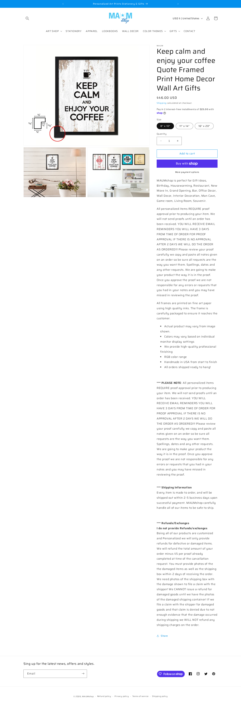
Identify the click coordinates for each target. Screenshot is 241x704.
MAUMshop (88, 696)
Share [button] (164, 636)
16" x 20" (204, 126)
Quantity (162, 134)
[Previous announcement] (63, 4)
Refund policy (104, 696)
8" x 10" (165, 126)
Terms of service (140, 696)
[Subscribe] (83, 673)
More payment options (187, 172)
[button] (27, 18)
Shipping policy (160, 696)
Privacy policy (122, 696)
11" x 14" (184, 126)
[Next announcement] (178, 4)
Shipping (161, 103)
